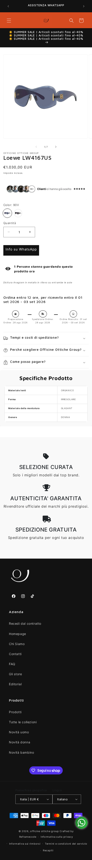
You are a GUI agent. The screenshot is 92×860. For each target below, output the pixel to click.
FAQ (12, 664)
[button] (9, 20)
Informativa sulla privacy (57, 836)
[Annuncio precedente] (8, 6)
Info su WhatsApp (21, 249)
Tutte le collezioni (23, 722)
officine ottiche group (44, 831)
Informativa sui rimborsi (25, 843)
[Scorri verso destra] (56, 147)
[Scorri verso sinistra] (36, 147)
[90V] (7, 213)
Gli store (15, 674)
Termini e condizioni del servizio (66, 843)
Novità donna (19, 742)
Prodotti (15, 712)
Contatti (15, 654)
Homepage (17, 634)
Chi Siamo (17, 644)
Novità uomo (19, 732)
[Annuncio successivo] (84, 6)
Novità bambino (21, 752)
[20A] (18, 213)
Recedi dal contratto (25, 623)
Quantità (9, 223)
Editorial (15, 684)
